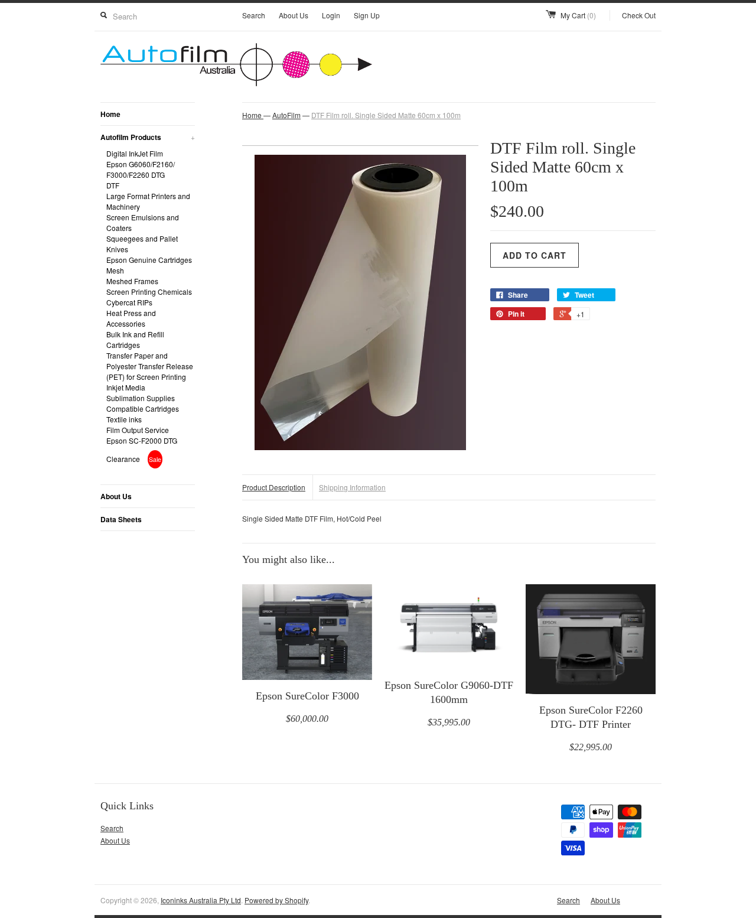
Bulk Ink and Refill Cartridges (135, 339)
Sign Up (367, 15)
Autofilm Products (147, 137)
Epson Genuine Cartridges (149, 260)
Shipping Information (352, 487)
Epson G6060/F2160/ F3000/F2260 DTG (140, 169)
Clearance (124, 459)
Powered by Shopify (276, 900)
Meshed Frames (132, 281)
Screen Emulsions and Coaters (142, 222)
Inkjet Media (125, 387)
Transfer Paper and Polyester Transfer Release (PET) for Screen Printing (149, 366)
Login (331, 15)
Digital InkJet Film (134, 153)
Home (110, 114)
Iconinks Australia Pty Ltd (201, 900)
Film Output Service (137, 430)
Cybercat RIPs (129, 302)
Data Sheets (121, 519)
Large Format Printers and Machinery (148, 201)
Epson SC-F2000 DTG (141, 440)
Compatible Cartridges (142, 408)
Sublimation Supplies (140, 398)
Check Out (639, 15)
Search (253, 15)
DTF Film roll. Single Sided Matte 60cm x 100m (386, 115)
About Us (293, 15)
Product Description (273, 487)
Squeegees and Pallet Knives (142, 243)
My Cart (578, 15)
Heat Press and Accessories (131, 318)
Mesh (115, 270)
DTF (112, 185)
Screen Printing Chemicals (149, 292)
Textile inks (124, 419)
